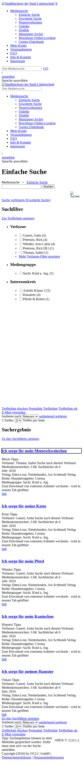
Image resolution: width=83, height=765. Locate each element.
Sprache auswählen (15, 80)
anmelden (8, 76)
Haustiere (29, 295)
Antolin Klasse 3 (34, 290)
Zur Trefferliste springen (18, 218)
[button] (75, 194)
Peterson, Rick (33, 240)
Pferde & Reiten (34, 299)
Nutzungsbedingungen (48, 757)
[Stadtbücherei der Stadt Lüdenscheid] (28, 3)
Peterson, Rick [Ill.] (36, 248)
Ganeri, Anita (32, 235)
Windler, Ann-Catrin (36, 244)
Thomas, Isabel (33, 252)
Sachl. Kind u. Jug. (36, 273)
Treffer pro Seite (34, 420)
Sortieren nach (11, 416)
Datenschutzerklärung (16, 757)
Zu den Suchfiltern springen (20, 439)
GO (45, 68)
